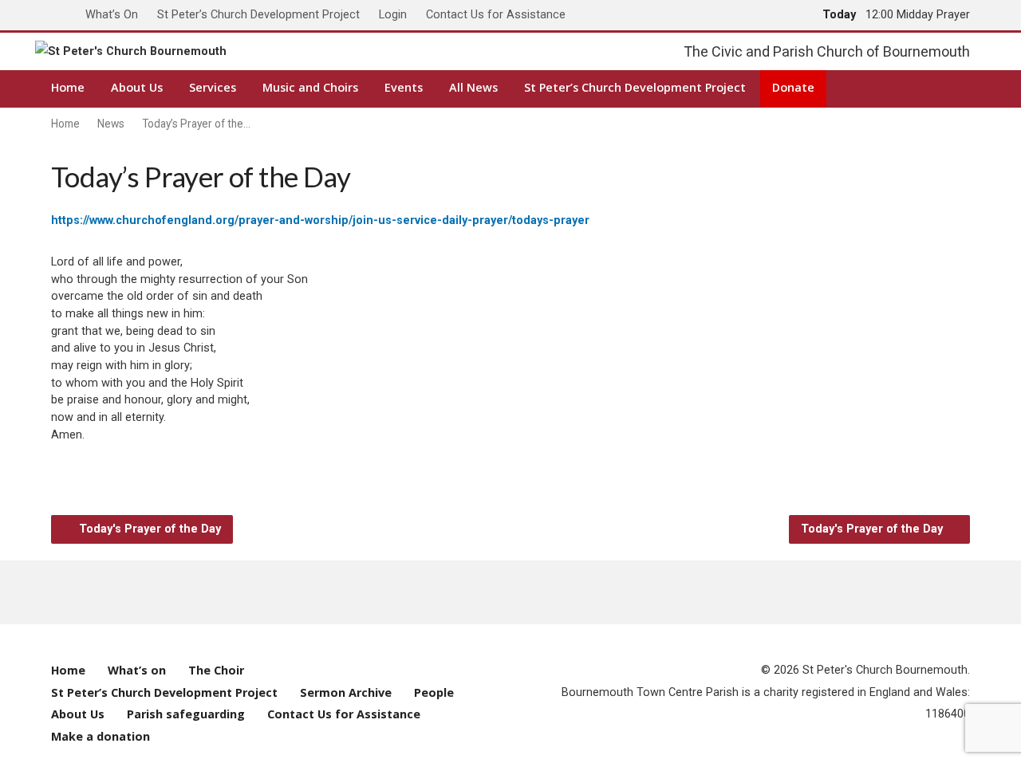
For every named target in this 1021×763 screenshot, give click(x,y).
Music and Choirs (310, 87)
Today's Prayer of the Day (148, 529)
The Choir (216, 670)
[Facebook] (433, 592)
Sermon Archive (346, 692)
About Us (137, 87)
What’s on (137, 670)
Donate (793, 87)
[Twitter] (464, 592)
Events (403, 87)
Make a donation (100, 736)
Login (393, 15)
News (110, 123)
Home (68, 87)
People (434, 692)
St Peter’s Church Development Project (258, 15)
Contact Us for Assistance (496, 15)
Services (212, 87)
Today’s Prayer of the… (196, 123)
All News (473, 87)
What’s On (111, 15)
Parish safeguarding (186, 714)
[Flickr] (588, 592)
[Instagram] (557, 592)
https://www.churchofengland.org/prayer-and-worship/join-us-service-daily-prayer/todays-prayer (320, 220)
